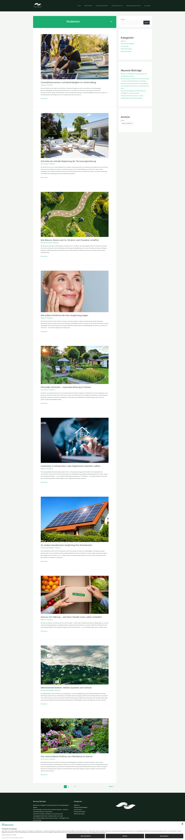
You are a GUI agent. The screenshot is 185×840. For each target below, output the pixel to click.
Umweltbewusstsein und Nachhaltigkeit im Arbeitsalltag (68, 82)
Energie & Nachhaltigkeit (133, 5)
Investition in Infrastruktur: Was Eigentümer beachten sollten (70, 466)
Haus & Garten (88, 5)
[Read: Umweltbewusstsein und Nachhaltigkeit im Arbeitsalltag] (75, 56)
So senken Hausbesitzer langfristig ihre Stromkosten (66, 545)
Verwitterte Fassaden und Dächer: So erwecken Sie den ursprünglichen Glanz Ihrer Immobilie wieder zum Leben (135, 86)
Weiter (111, 786)
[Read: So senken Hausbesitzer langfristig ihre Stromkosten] (75, 519)
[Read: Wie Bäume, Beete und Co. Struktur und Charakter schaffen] (75, 214)
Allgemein (147, 5)
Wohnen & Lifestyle (117, 5)
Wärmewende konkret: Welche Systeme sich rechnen (66, 687)
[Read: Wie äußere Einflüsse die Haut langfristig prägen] (75, 291)
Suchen (123, 19)
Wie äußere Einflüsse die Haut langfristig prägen (64, 315)
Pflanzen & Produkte (102, 5)
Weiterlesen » (44, 98)
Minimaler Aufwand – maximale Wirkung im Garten (66, 387)
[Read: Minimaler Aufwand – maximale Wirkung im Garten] (75, 365)
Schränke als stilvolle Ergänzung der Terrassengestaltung (68, 161)
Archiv (122, 120)
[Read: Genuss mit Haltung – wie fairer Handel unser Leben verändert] (75, 594)
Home (79, 5)
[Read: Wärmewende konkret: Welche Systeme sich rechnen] (75, 665)
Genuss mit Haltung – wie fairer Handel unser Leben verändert (71, 617)
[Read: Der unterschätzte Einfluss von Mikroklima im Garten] (75, 735)
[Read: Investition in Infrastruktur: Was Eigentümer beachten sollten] (75, 440)
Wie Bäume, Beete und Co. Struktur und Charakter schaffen (70, 240)
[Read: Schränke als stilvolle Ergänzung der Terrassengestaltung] (75, 135)
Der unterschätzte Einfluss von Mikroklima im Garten (67, 756)
